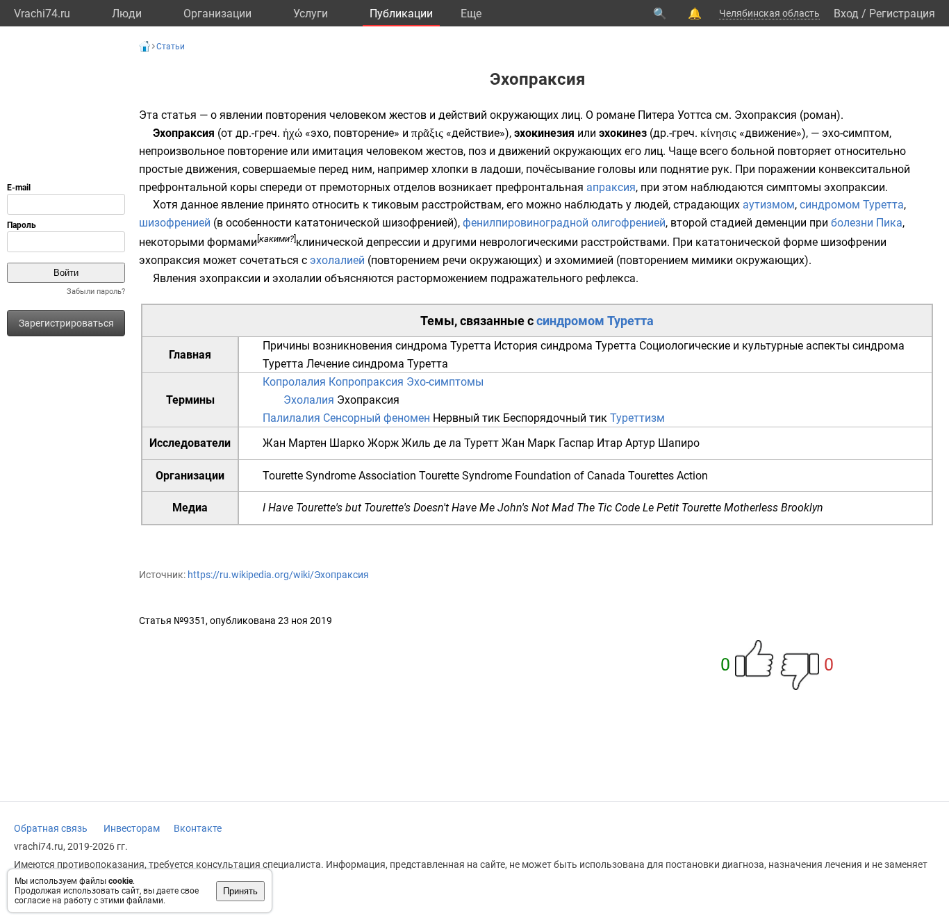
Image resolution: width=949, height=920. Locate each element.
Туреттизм (637, 418)
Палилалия (291, 418)
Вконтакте (198, 828)
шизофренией (175, 222)
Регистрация (902, 13)
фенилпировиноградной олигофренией (564, 222)
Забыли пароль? (96, 291)
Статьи (170, 46)
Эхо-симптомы (445, 381)
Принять (240, 891)
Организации (217, 13)
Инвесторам (132, 828)
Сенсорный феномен (376, 418)
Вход (846, 13)
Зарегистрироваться (66, 323)
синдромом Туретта (852, 204)
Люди (127, 13)
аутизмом (769, 204)
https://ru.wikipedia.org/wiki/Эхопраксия (278, 574)
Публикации (401, 13)
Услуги (310, 13)
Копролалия (294, 381)
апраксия (611, 187)
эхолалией (337, 260)
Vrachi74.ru (42, 13)
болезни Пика (866, 222)
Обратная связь (51, 828)
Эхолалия (308, 399)
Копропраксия (366, 381)
